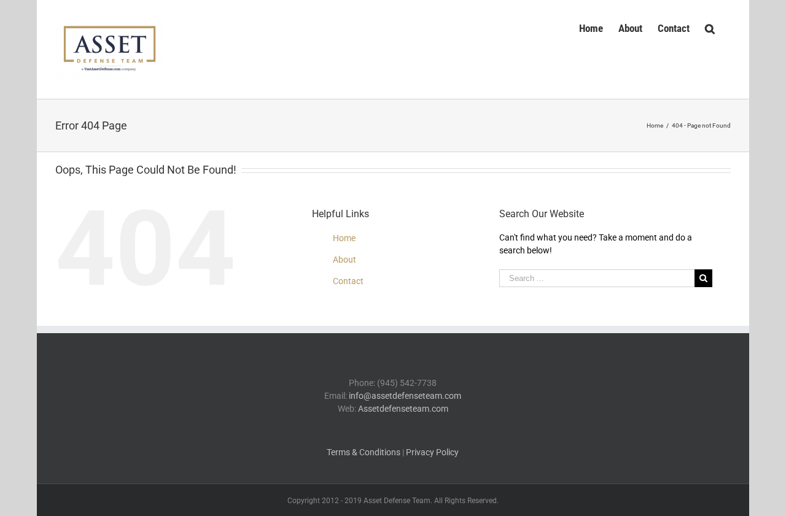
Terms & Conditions (363, 452)
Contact (348, 281)
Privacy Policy (432, 452)
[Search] (710, 27)
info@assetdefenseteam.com (405, 396)
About (344, 259)
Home (344, 238)
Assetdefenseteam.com (403, 409)
